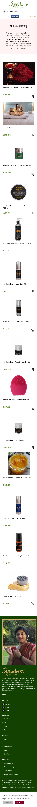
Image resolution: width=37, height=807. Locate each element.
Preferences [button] (8, 802)
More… (4, 694)
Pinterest (7, 710)
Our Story (7, 719)
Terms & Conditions (11, 774)
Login (16, 11)
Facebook (7, 704)
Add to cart (33, 96)
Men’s (6, 750)
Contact (7, 730)
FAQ (5, 722)
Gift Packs (7, 754)
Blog (5, 726)
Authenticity (8, 763)
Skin (5, 739)
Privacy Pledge (9, 767)
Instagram (7, 707)
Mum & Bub (8, 746)
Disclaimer (8, 771)
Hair (5, 743)
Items (10, 11)
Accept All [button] (19, 802)
